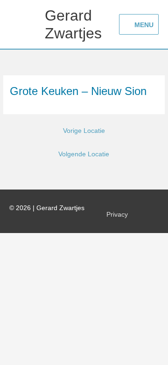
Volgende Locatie (83, 154)
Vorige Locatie (84, 130)
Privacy (117, 214)
